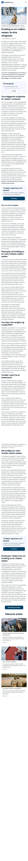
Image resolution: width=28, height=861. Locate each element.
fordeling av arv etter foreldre (9, 107)
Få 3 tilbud (14, 198)
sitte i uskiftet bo (20, 156)
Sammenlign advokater (14, 607)
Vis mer (14, 91)
